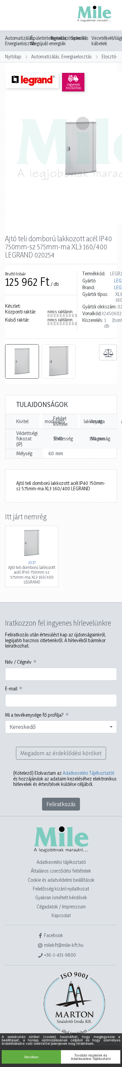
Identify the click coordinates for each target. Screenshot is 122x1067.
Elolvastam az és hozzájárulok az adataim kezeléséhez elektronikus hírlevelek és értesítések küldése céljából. (65, 778)
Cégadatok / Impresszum (61, 906)
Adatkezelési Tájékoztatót (88, 773)
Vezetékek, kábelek (103, 40)
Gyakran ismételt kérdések (61, 897)
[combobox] (61, 726)
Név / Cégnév (18, 662)
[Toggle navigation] (14, 16)
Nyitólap (13, 56)
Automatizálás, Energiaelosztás (20, 40)
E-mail (11, 688)
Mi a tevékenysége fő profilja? (34, 715)
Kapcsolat (61, 915)
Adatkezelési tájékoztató (61, 862)
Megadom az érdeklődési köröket (61, 753)
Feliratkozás (61, 804)
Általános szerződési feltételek (61, 871)
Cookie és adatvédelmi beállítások (61, 880)
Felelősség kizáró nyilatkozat (61, 889)
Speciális (79, 38)
